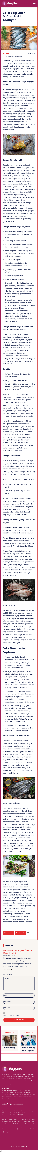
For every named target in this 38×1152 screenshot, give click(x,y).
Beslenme (6, 53)
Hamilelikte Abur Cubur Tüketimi (9, 1048)
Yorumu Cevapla (8, 969)
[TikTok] (8, 1132)
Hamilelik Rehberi (25, 1113)
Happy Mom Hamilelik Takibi (10, 1111)
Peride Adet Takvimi (24, 1111)
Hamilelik (16, 1113)
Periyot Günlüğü (18, 1114)
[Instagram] (3, 1132)
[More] (28, 933)
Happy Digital (23, 1146)
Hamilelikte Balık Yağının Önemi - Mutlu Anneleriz (17, 951)
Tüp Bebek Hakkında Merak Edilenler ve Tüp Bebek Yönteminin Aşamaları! (28, 1050)
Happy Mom (9, 1114)
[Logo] (10, 3)
